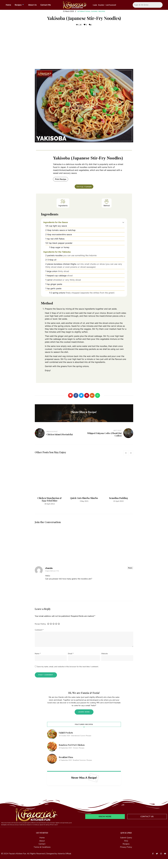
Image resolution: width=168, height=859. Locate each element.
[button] (123, 222)
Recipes (18, 5)
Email (70, 653)
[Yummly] (92, 395)
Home (8, 5)
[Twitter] (81, 395)
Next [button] (130, 452)
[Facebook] (75, 395)
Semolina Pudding (118, 498)
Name (38, 653)
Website (104, 653)
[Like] (70, 395)
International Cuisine (87, 11)
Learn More (84, 712)
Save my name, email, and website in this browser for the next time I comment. (68, 666)
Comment (39, 630)
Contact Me (45, 5)
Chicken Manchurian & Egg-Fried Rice (49, 499)
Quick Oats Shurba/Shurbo (84, 498)
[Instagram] (161, 853)
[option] (49, 481)
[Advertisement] (84, 47)
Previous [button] (125, 452)
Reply (130, 568)
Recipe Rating (40, 624)
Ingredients (63, 205)
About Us (32, 5)
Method (107, 205)
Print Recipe (60, 179)
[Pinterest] (86, 395)
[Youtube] (165, 853)
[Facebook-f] (153, 853)
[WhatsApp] (97, 395)
